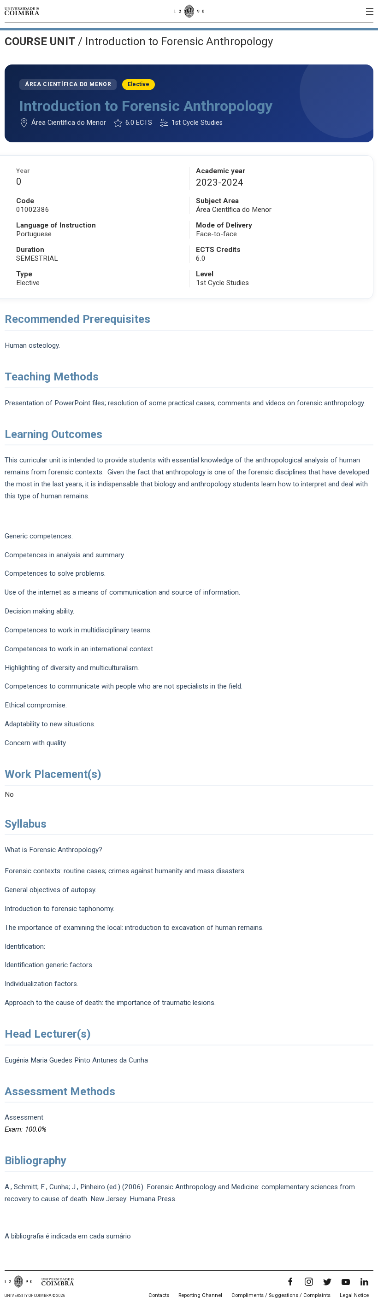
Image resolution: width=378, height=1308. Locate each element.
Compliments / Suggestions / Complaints (281, 1295)
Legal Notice (354, 1295)
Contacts (158, 1295)
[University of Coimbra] (22, 11)
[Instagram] (309, 1281)
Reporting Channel (200, 1295)
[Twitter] (327, 1281)
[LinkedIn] (364, 1281)
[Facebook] (290, 1281)
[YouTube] (346, 1281)
